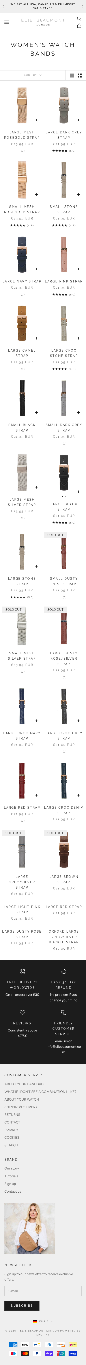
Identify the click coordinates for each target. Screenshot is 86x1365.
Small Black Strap (22, 427)
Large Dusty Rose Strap (22, 934)
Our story (11, 1168)
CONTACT (12, 1122)
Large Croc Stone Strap (64, 353)
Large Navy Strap (22, 281)
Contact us (12, 1191)
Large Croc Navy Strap (22, 735)
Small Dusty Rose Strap (64, 581)
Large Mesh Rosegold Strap (22, 134)
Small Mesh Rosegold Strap (22, 209)
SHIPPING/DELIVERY (20, 1107)
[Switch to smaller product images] (80, 75)
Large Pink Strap (64, 281)
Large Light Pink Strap (22, 909)
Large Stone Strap (22, 581)
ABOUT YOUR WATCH (21, 1099)
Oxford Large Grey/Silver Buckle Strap (64, 937)
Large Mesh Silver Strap (22, 502)
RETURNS (12, 1114)
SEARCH (11, 1145)
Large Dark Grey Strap (64, 134)
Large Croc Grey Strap (64, 735)
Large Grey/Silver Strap (22, 882)
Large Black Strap (64, 506)
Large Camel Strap (22, 353)
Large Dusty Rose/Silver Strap (64, 658)
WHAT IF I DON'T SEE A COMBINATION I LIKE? (40, 1092)
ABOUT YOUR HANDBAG (23, 1084)
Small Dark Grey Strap (64, 427)
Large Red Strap (22, 807)
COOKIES (11, 1137)
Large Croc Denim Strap (64, 810)
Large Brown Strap (64, 879)
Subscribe (22, 1306)
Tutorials (11, 1176)
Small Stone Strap (64, 209)
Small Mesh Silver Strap (22, 655)
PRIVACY (11, 1130)
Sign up (10, 1184)
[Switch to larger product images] (72, 75)
